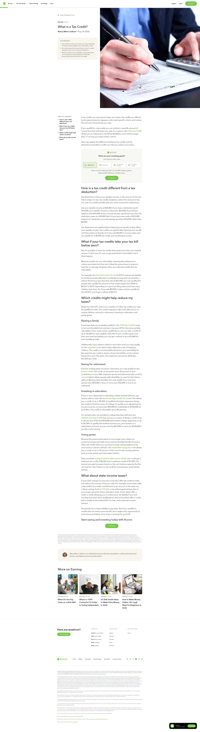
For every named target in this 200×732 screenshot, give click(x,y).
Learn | (62, 15)
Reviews (111, 645)
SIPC (131, 672)
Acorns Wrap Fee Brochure (63, 716)
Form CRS (71, 716)
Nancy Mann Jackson (67, 31)
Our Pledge (44, 3)
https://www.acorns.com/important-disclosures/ (97, 719)
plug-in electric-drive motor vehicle (111, 458)
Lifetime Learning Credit (91, 418)
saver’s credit (87, 371)
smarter (95, 645)
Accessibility (75, 721)
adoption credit (94, 347)
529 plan (105, 489)
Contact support (63, 634)
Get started (191, 3)
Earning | (67, 15)
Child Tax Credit (134, 131)
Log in (180, 3)
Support (174, 3)
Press (110, 642)
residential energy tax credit (124, 447)
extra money (96, 639)
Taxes (72, 15)
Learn (51, 3)
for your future (97, 633)
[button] (141, 659)
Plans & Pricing (33, 3)
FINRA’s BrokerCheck (78, 716)
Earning (60, 22)
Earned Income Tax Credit (107, 275)
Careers (111, 639)
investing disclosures (101, 674)
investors (95, 642)
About (111, 633)
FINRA (128, 672)
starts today (96, 636)
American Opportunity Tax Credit (117, 398)
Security (111, 636)
